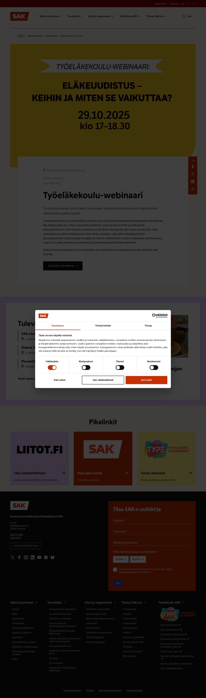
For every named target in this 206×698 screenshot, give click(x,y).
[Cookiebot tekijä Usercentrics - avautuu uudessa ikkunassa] (154, 316)
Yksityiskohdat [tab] (103, 325)
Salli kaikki (146, 380)
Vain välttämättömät (103, 380)
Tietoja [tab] (148, 325)
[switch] (86, 367)
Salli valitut (59, 380)
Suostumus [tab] (58, 325)
